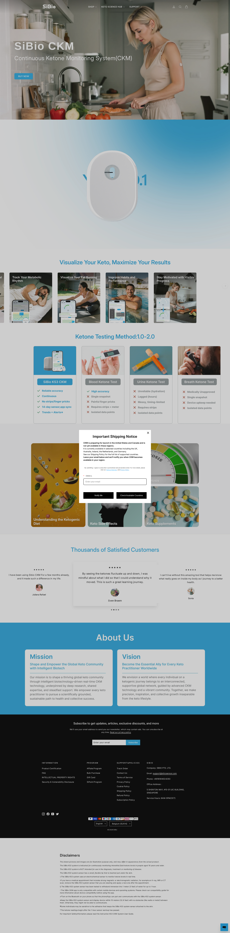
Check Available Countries (131, 495)
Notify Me (99, 495)
